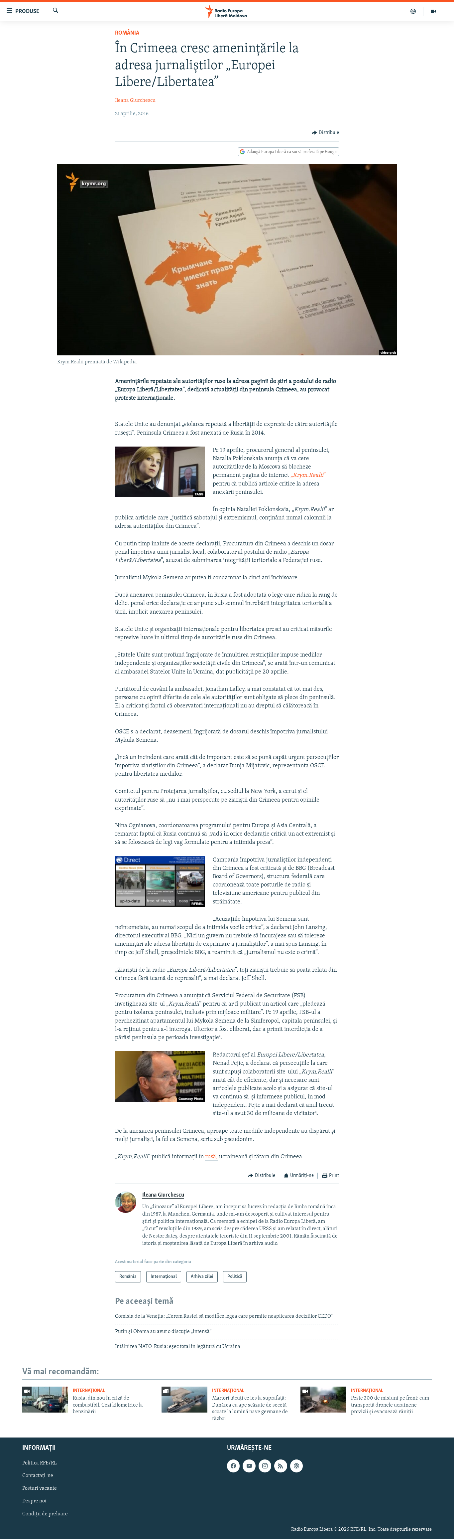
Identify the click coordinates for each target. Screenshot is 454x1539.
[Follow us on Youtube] (249, 1465)
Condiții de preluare (45, 1514)
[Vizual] (433, 11)
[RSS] (280, 1465)
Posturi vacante (39, 1488)
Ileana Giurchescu (135, 100)
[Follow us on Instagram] (265, 1465)
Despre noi (34, 1501)
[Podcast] (413, 11)
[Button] (325, 132)
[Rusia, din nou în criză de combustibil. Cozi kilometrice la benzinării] (45, 1400)
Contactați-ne (37, 1475)
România (127, 33)
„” (308, 476)
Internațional (89, 1390)
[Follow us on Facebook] (233, 1465)
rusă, (211, 1157)
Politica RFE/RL (39, 1463)
